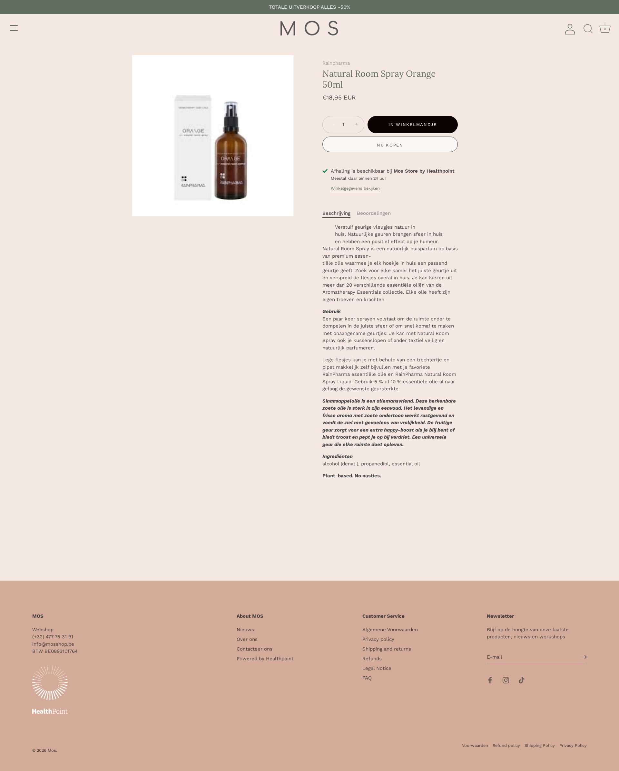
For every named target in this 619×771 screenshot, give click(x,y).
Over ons (247, 639)
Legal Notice (376, 668)
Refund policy (506, 745)
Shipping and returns (386, 649)
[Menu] (14, 28)
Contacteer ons (254, 649)
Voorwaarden (475, 745)
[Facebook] (490, 679)
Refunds (372, 659)
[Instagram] (506, 679)
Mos (52, 750)
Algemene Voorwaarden (390, 630)
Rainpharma (336, 63)
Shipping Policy (540, 745)
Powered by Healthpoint (265, 659)
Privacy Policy (573, 745)
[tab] (339, 213)
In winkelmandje (412, 124)
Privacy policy (378, 639)
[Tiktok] (521, 679)
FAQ (367, 678)
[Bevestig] (583, 657)
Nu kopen (390, 145)
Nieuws (245, 630)
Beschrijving (336, 213)
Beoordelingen (374, 213)
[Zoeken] (588, 29)
